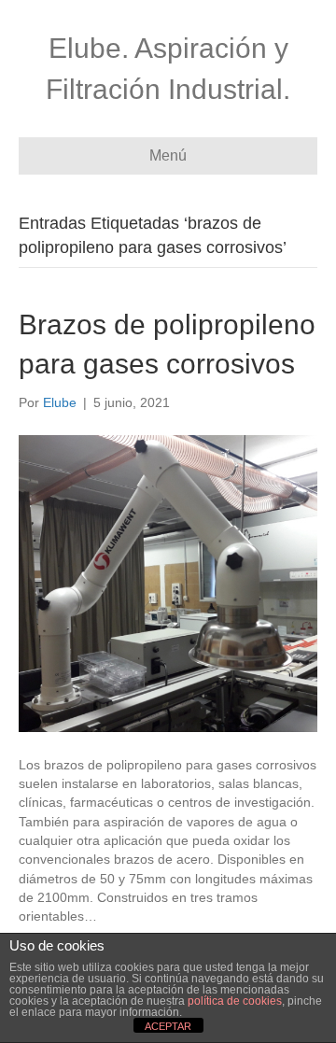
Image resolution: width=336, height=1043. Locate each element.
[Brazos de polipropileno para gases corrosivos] (168, 582)
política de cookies (235, 1001)
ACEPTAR (168, 1026)
